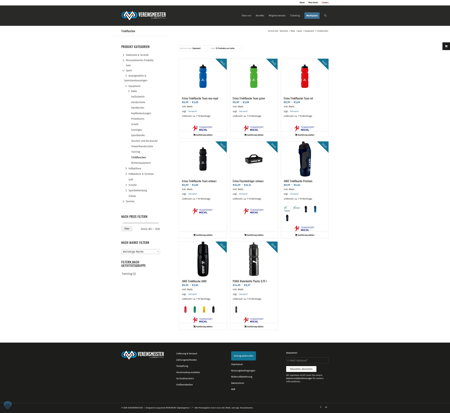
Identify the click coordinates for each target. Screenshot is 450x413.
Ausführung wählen (204, 135)
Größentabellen (184, 384)
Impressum (237, 364)
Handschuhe (138, 102)
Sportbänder (138, 135)
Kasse (302, 2)
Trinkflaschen (138, 157)
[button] (7, 405)
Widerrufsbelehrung (241, 376)
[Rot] (296, 209)
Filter (127, 228)
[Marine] (287, 217)
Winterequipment (141, 162)
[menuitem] (246, 15)
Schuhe (132, 185)
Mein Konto (313, 2)
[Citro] (204, 309)
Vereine (130, 201)
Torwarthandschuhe (142, 146)
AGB (233, 389)
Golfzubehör (138, 96)
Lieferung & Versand (186, 353)
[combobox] (140, 251)
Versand (192, 111)
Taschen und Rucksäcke (144, 140)
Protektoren (137, 118)
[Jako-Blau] (315, 209)
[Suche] (325, 15)
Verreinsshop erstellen (188, 372)
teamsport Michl (203, 128)
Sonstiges (136, 129)
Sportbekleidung (137, 190)
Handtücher (137, 107)
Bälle (134, 91)
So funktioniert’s (185, 378)
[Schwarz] (305, 209)
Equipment (134, 86)
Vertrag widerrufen (243, 356)
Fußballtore (134, 168)
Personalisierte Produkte (140, 60)
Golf (130, 179)
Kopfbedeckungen (141, 113)
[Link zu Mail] (326, 407)
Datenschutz (237, 383)
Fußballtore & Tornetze (141, 174)
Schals (135, 124)
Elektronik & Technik (137, 55)
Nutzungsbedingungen (243, 370)
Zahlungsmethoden (186, 360)
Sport (129, 70)
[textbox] (140, 251)
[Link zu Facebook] (320, 407)
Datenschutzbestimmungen (299, 378)
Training (135, 151)
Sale (128, 65)
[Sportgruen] (194, 309)
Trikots (132, 196)
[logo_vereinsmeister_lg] (143, 15)
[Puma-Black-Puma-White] (236, 309)
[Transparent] (287, 209)
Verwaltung (182, 366)
